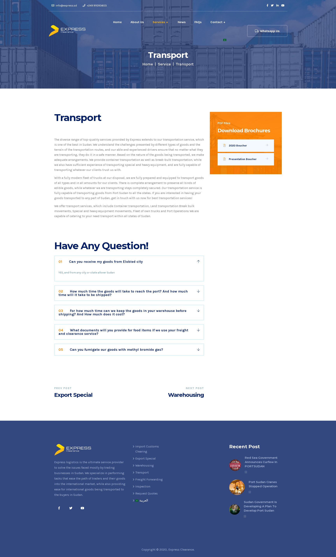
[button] (129, 261)
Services (159, 22)
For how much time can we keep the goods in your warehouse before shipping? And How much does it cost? (122, 312)
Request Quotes (146, 493)
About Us (137, 22)
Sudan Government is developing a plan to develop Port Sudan (260, 506)
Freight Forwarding (149, 479)
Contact (216, 22)
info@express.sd (66, 5)
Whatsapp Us (270, 31)
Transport (142, 472)
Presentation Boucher (243, 159)
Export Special (145, 458)
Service (164, 64)
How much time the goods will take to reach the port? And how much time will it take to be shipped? (123, 293)
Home (117, 22)
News (182, 22)
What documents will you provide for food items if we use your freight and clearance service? (123, 332)
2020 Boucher (238, 145)
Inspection (142, 486)
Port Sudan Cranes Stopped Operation (263, 484)
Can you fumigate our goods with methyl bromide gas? (111, 349)
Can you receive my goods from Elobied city (101, 261)
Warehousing (144, 465)
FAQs (198, 22)
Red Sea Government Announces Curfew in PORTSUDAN (261, 462)
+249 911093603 (96, 5)
